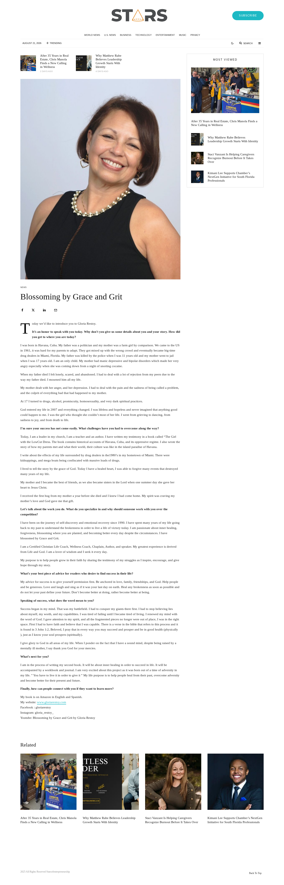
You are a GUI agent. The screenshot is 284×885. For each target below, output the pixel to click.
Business (125, 35)
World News (92, 35)
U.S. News (110, 35)
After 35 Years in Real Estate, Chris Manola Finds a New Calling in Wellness (54, 61)
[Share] (22, 310)
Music (182, 35)
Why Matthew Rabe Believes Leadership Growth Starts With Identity (109, 61)
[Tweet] (33, 310)
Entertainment (165, 35)
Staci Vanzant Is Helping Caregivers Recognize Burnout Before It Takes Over (231, 158)
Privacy (195, 35)
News (23, 287)
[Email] (55, 310)
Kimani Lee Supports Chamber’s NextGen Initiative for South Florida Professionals (231, 176)
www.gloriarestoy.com (51, 702)
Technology (143, 35)
